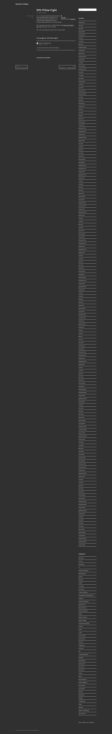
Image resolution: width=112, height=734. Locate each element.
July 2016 (81, 143)
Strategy (80, 698)
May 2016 (81, 150)
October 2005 (82, 544)
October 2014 (82, 209)
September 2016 (82, 137)
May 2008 (81, 448)
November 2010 (82, 355)
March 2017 (81, 118)
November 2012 (82, 280)
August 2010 (82, 364)
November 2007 (82, 467)
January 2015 (82, 199)
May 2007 (81, 485)
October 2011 (82, 321)
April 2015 (81, 190)
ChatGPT (80, 583)
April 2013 (81, 265)
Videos (80, 704)
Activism (81, 561)
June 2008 (81, 445)
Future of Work (82, 635)
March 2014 (81, 230)
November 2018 (82, 94)
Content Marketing (83, 592)
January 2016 (82, 162)
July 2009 (81, 405)
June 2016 (81, 146)
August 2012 (81, 289)
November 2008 (82, 429)
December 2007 (82, 464)
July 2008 (81, 442)
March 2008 (81, 454)
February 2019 (82, 90)
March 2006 (81, 529)
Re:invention (81, 670)
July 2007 (81, 479)
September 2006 (82, 510)
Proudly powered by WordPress (21, 730)
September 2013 (82, 249)
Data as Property (82, 607)
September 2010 (82, 361)
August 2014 (81, 215)
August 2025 (82, 22)
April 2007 (81, 489)
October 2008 (82, 433)
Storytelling (81, 695)
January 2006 (82, 535)
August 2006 (82, 513)
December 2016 (82, 128)
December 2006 (82, 501)
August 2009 (82, 401)
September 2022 (82, 47)
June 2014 (81, 221)
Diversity (81, 626)
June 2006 (81, 520)
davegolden (72, 19)
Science (80, 673)
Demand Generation (83, 611)
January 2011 (81, 349)
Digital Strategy (82, 620)
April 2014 (81, 227)
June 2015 (81, 184)
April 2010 (81, 377)
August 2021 (81, 59)
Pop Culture (81, 667)
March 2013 (81, 268)
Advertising (81, 564)
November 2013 (82, 243)
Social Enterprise (83, 679)
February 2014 (82, 234)
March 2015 (81, 193)
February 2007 (82, 495)
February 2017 (82, 122)
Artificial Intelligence (83, 570)
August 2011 (81, 327)
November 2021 (82, 56)
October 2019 (82, 81)
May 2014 (81, 224)
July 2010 (81, 367)
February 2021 (82, 66)
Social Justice (82, 685)
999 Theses (81, 558)
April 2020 (81, 78)
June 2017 (81, 112)
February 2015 (82, 196)
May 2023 (81, 44)
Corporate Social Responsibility (86, 595)
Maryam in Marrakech (43, 43)
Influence (81, 642)
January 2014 (82, 237)
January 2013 (82, 274)
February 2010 (82, 383)
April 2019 (81, 87)
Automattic (37, 730)
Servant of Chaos (22, 4)
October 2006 (82, 507)
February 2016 (82, 159)
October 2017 (82, 103)
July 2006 (81, 516)
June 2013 (81, 258)
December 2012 (82, 277)
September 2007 (82, 473)
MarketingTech (82, 660)
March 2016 (81, 156)
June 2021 (81, 62)
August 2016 (81, 140)
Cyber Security (82, 604)
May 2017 (81, 115)
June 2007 (81, 482)
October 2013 (82, 246)
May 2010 (81, 373)
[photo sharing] (61, 16)
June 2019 (81, 84)
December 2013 (82, 240)
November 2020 (82, 69)
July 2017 (81, 109)
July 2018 (81, 97)
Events (80, 629)
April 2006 (81, 526)
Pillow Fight (63, 17)
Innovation (81, 648)
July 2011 (81, 330)
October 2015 (82, 171)
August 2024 (82, 31)
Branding (81, 579)
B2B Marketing (82, 573)
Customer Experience (84, 601)
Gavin (32, 17)
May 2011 (81, 336)
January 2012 (82, 311)
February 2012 (82, 308)
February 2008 (82, 457)
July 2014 (81, 218)
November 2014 (82, 206)
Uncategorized (82, 701)
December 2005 (82, 538)
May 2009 (81, 411)
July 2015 (81, 181)
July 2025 (81, 25)
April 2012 (81, 302)
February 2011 (82, 345)
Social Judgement (83, 682)
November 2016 (82, 131)
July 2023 (81, 38)
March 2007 (81, 492)
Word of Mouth (82, 713)
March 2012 (81, 305)
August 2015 (81, 178)
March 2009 (81, 417)
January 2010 (82, 386)
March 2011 (81, 342)
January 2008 (82, 461)
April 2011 (81, 339)
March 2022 (81, 53)
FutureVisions (82, 639)
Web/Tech (81, 707)
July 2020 (81, 72)
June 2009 (81, 408)
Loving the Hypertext (41, 12)
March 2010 (81, 380)
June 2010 (81, 370)
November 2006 (82, 504)
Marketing (81, 657)
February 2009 (82, 420)
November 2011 (82, 317)
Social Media (82, 688)
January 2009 (82, 423)
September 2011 (82, 324)
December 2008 (82, 426)
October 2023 (82, 35)
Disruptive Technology (84, 623)
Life (79, 651)
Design (80, 614)
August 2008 (82, 439)
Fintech (80, 632)
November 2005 (82, 541)
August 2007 (82, 476)
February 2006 (82, 532)
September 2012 (82, 286)
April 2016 (81, 153)
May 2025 (81, 28)
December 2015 (82, 165)
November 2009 (82, 392)
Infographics (82, 645)
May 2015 (81, 187)
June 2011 (81, 333)
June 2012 (81, 296)
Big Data (81, 576)
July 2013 (81, 255)
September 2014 (82, 212)
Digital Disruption (83, 617)
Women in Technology (84, 710)
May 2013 (81, 262)
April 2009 (81, 414)
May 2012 (81, 299)
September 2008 (83, 436)
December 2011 (82, 314)
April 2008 (81, 451)
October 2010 (82, 358)
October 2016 (82, 134)
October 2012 (82, 283)
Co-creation (81, 586)
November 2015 (82, 168)
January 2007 (82, 498)
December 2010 (82, 352)
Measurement (82, 663)
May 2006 (81, 523)
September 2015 (82, 174)
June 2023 (81, 41)
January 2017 (82, 125)
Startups (81, 691)
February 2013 (82, 271)
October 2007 (82, 470)
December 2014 (82, 202)
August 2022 (82, 50)
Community (81, 589)
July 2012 (81, 293)
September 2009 (82, 398)
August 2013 (81, 252)
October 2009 (82, 395)
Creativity (81, 598)
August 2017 (81, 106)
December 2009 (82, 389)
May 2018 (81, 100)
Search (80, 676)
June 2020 (81, 75)
